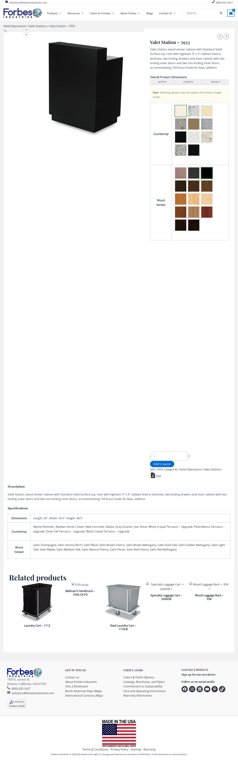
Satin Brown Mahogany (141, 545)
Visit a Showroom (76, 686)
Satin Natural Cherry (95, 549)
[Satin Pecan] (206, 212)
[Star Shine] (180, 137)
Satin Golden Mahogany (194, 545)
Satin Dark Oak (167, 545)
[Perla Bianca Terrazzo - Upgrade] (206, 137)
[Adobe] (193, 124)
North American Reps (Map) (83, 691)
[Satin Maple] (206, 199)
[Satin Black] (206, 173)
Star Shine (140, 527)
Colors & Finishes (100, 13)
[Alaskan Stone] (193, 111)
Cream (79, 527)
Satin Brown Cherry (112, 545)
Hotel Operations (14, 26)
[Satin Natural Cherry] (193, 212)
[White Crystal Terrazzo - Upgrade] (193, 137)
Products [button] (52, 13)
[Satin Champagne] (180, 173)
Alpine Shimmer (43, 527)
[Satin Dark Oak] (206, 186)
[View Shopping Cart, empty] (231, 13)
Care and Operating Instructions (144, 691)
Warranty (149, 749)
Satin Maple (47, 549)
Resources (74, 13)
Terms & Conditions (95, 749)
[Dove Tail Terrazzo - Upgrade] (180, 150)
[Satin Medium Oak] (180, 212)
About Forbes (128, 13)
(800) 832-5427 (224, 2)
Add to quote (162, 464)
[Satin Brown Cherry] (180, 186)
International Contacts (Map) (84, 695)
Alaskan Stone (65, 527)
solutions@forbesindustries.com (28, 2)
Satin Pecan (117, 549)
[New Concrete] (180, 124)
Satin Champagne (44, 545)
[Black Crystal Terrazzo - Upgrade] (193, 150)
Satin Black (91, 545)
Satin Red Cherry (138, 549)
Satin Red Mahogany (163, 549)
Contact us (72, 677)
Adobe (109, 527)
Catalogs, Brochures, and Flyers (144, 682)
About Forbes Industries (81, 682)
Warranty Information (137, 695)
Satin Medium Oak (68, 549)
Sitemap (135, 749)
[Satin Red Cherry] (180, 225)
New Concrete (95, 527)
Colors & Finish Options (138, 677)
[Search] (221, 13)
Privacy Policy (119, 749)
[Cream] (206, 111)
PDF (158, 476)
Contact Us (165, 13)
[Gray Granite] (206, 124)
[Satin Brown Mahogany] (193, 186)
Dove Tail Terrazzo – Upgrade (65, 531)
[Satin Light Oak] (193, 199)
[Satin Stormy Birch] (193, 173)
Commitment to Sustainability (143, 686)
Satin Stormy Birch (70, 545)
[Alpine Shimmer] (180, 111)
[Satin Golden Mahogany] (180, 199)
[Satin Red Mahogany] (193, 225)
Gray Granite (123, 527)
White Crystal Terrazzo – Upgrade (170, 527)
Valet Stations (38, 26)
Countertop (161, 134)
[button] (5, 31)
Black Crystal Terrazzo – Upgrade (107, 531)
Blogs (149, 13)
